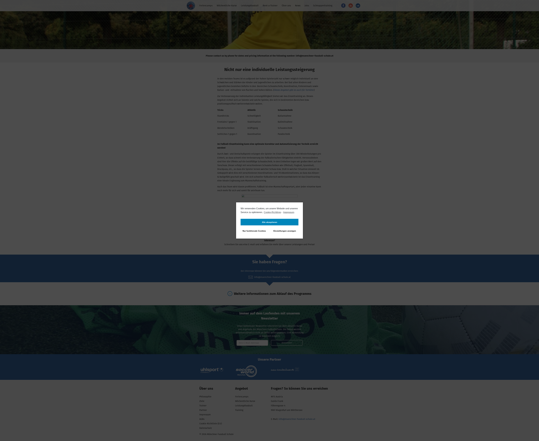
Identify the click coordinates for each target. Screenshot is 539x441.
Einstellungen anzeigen (284, 231)
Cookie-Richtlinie (272, 212)
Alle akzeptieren (269, 222)
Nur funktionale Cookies (254, 231)
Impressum (288, 212)
